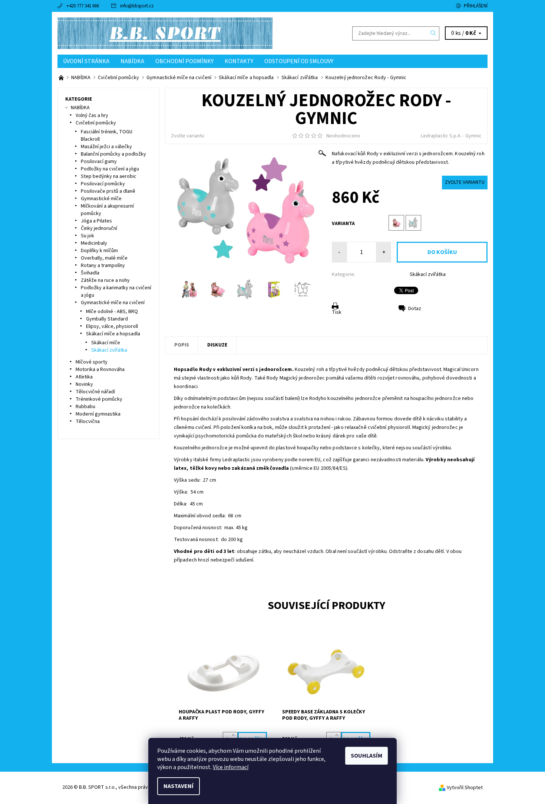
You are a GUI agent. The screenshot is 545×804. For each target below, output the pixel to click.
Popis (181, 345)
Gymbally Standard (107, 319)
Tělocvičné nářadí (95, 392)
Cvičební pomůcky (96, 123)
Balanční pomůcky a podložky (113, 154)
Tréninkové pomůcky (99, 399)
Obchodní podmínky (184, 61)
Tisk (336, 312)
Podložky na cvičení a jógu (110, 169)
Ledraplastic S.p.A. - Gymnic (451, 136)
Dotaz (414, 308)
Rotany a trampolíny (103, 265)
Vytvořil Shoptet (465, 787)
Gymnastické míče (101, 198)
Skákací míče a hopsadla (113, 334)
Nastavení (179, 786)
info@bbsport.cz (136, 6)
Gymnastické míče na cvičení (113, 302)
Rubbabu (85, 406)
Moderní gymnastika (98, 414)
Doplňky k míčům (99, 250)
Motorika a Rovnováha (100, 369)
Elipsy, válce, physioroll (112, 326)
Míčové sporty (92, 362)
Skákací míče (105, 342)
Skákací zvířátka (428, 274)
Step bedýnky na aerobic (108, 176)
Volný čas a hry (92, 115)
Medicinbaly (94, 243)
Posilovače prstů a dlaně (108, 191)
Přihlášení (476, 6)
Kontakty (239, 61)
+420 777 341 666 (82, 6)
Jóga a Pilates (96, 221)
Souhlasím (366, 756)
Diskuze (217, 345)
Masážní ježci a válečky (106, 146)
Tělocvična (88, 421)
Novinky (84, 384)
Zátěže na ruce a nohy (105, 280)
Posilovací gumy (99, 161)
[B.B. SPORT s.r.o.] (164, 33)
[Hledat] (433, 33)
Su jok (87, 236)
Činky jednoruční (99, 228)
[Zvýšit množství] (235, 735)
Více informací (230, 767)
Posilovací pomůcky (103, 184)
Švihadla (90, 273)
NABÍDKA (132, 61)
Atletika (84, 377)
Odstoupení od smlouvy (298, 61)
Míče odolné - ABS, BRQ (112, 311)
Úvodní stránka (86, 61)
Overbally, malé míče (104, 258)
